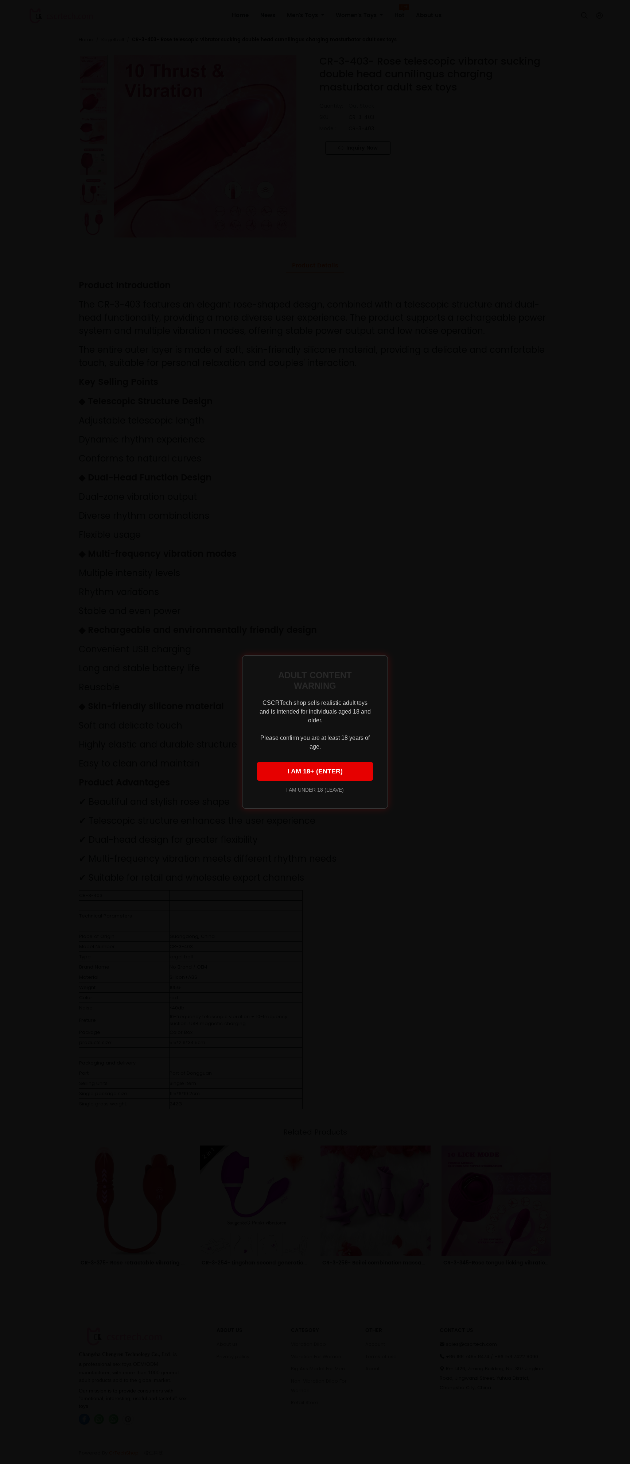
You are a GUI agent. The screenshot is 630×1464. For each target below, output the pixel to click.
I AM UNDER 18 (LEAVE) (315, 790)
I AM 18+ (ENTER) (315, 771)
